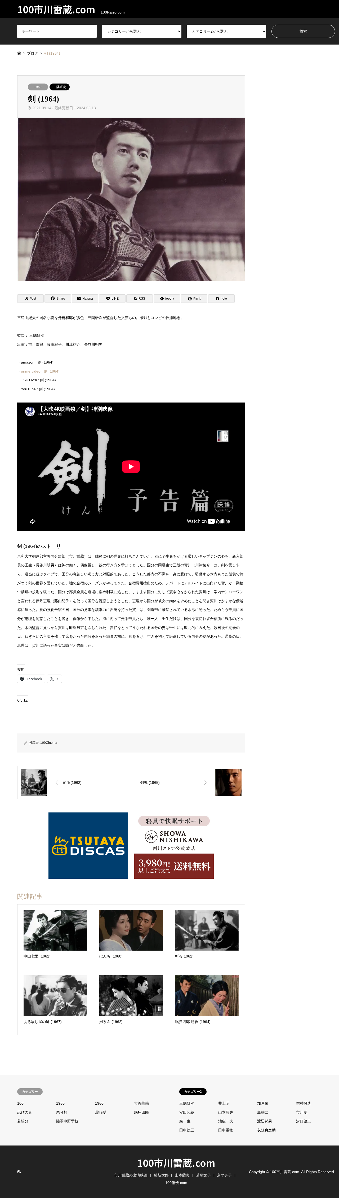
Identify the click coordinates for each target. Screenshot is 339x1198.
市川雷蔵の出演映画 (131, 1175)
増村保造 (303, 1103)
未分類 (61, 1112)
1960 (38, 87)
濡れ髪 (100, 1112)
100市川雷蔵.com (176, 1162)
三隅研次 (59, 87)
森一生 (184, 1121)
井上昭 (223, 1103)
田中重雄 (225, 1130)
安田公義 (186, 1112)
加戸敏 (262, 1103)
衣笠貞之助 (266, 1130)
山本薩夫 (225, 1112)
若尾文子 (203, 1175)
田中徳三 (186, 1130)
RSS (19, 1171)
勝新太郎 (161, 1175)
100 (20, 1103)
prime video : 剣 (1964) (40, 371)
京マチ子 (224, 1175)
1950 (60, 1103)
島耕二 (262, 1112)
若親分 (22, 1121)
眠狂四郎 (141, 1112)
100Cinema (48, 743)
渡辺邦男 (264, 1121)
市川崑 (301, 1112)
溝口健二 (303, 1121)
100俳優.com (176, 1182)
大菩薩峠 (141, 1103)
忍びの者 (24, 1112)
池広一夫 (225, 1121)
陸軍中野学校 (67, 1121)
